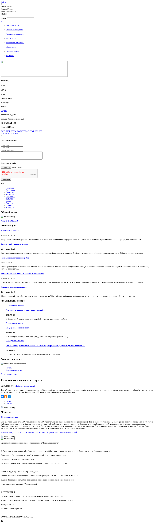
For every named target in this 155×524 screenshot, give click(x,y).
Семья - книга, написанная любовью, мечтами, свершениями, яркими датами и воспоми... (45, 346)
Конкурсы (10, 207)
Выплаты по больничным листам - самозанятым (22, 274)
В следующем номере (15, 305)
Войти (3, 2)
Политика (10, 188)
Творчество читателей (15, 43)
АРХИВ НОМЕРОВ (9, 221)
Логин (3, 6)
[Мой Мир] (9, 396)
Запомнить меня (7, 12)
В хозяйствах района (10, 230)
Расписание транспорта (15, 34)
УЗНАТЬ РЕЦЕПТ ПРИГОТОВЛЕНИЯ (17, 432)
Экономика (10, 190)
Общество (10, 192)
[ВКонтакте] (2, 396)
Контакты (10, 56)
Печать (9, 368)
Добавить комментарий (25, 386)
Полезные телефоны (14, 30)
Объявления (11, 47)
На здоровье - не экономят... (18, 328)
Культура (9, 199)
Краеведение (11, 38)
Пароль (4, 9)
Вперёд (9, 403)
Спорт (8, 201)
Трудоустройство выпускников (14, 244)
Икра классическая (9, 417)
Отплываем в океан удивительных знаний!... (25, 310)
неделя (4, 111)
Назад (8, 401)
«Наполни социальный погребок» (15, 258)
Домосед (9, 205)
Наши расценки (12, 51)
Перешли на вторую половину (14, 287)
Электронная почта (14, 370)
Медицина (10, 194)
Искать (4, 19)
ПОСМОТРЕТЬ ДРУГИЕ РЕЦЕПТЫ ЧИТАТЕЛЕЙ (56, 432)
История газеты (12, 25)
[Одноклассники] (5, 396)
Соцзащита (10, 197)
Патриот (9, 203)
